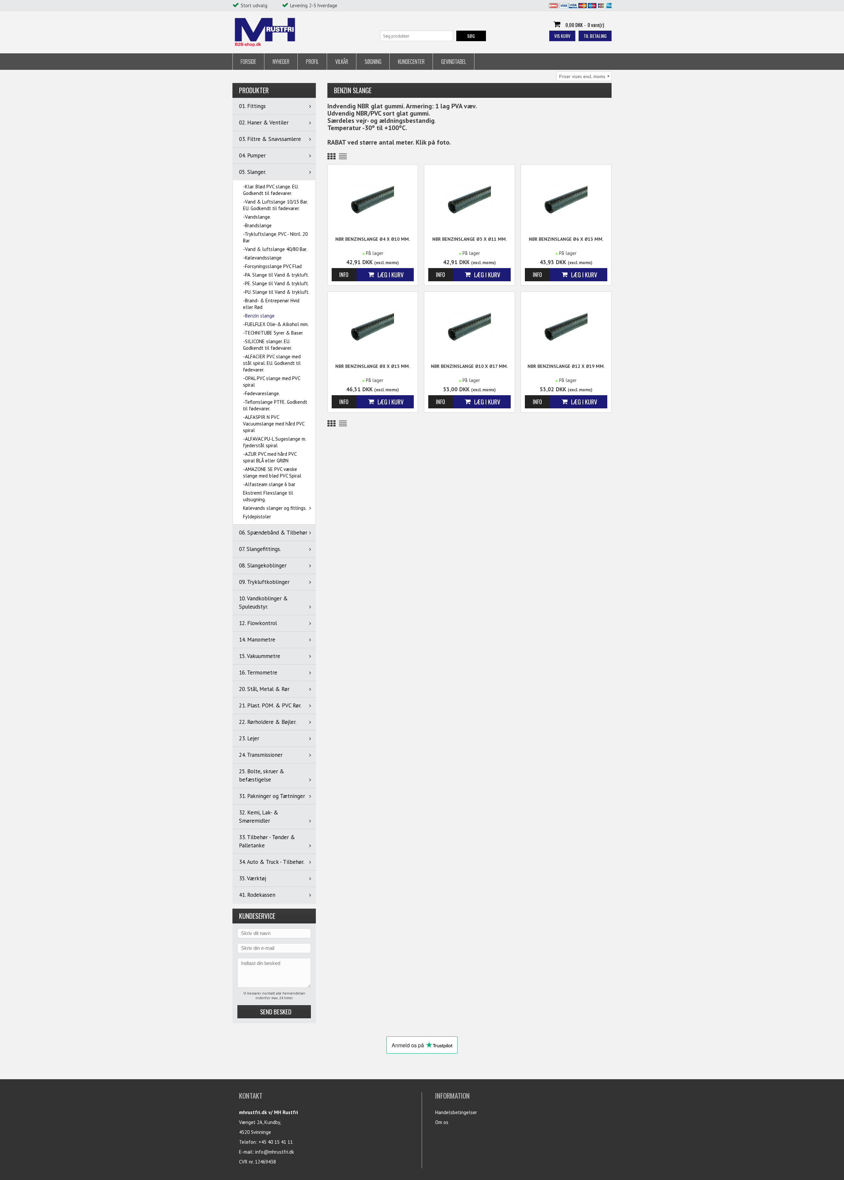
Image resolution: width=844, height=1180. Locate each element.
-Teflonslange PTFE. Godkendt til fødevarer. (275, 405)
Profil (312, 62)
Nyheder (281, 62)
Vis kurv (562, 35)
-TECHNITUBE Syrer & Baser (273, 333)
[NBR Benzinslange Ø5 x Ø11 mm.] (469, 199)
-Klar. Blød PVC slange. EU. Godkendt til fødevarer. (270, 189)
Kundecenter (411, 62)
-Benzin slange (259, 316)
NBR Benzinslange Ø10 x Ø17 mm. (469, 366)
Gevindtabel (453, 62)
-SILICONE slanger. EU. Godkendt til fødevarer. (267, 344)
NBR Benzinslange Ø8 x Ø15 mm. (372, 366)
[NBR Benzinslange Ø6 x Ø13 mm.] (566, 199)
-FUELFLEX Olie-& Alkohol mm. (276, 324)
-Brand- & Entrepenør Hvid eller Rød (271, 303)
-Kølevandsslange (262, 258)
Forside (248, 62)
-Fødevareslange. (261, 393)
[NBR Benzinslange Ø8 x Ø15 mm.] (373, 326)
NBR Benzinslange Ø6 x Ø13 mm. (566, 239)
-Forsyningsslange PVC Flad (272, 266)
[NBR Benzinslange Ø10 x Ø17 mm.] (469, 326)
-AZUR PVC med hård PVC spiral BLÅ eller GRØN (269, 457)
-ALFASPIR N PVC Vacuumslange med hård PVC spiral (273, 423)
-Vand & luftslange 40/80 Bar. (275, 249)
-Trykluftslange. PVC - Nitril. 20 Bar (275, 237)
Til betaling (595, 35)
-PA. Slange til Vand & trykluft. (276, 275)
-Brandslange (257, 225)
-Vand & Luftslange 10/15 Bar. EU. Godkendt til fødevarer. (275, 205)
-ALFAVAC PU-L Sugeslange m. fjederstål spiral (274, 442)
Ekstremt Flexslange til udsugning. (268, 496)
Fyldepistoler (257, 516)
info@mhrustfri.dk (274, 1152)
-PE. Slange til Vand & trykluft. (276, 283)
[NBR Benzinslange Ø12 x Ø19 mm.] (566, 326)
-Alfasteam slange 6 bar (269, 484)
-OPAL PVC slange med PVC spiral (271, 381)
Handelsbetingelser (456, 1112)
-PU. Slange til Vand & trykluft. (276, 292)
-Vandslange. (257, 217)
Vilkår (341, 62)
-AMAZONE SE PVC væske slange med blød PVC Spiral (272, 472)
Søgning (373, 62)
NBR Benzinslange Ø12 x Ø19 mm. (566, 366)
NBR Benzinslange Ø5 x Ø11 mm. (469, 239)
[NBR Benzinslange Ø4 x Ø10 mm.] (373, 199)
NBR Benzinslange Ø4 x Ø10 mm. (372, 239)
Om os (441, 1122)
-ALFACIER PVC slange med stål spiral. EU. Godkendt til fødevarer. (272, 363)
